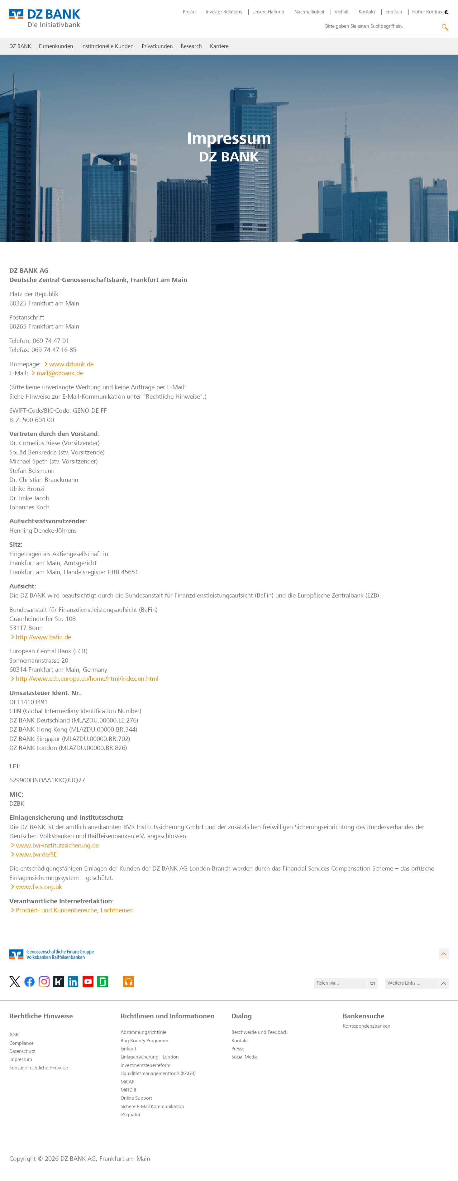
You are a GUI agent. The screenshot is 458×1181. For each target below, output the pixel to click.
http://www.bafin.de (43, 638)
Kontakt (367, 12)
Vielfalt (342, 12)
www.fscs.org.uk (39, 887)
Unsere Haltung (268, 12)
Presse (189, 12)
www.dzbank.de (71, 365)
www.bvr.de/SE (36, 855)
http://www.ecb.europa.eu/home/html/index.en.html (87, 679)
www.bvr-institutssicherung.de (57, 846)
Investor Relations (224, 12)
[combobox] (386, 27)
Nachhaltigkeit (309, 12)
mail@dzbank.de (60, 374)
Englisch (393, 12)
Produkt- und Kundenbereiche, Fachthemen (75, 911)
